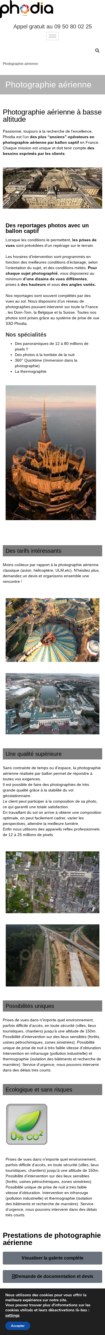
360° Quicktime (28, 360)
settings (12, 1315)
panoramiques (35, 343)
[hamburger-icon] (52, 36)
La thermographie (30, 371)
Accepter (18, 1326)
